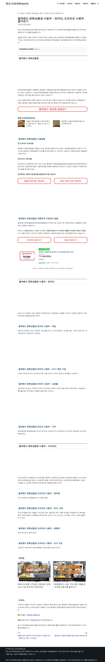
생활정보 (93, 3)
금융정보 (77, 3)
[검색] (97, 3)
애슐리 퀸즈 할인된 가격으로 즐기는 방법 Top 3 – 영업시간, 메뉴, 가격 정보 (38, 123)
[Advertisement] (52, 74)
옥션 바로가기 (70, 240)
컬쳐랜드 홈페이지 (33, 615)
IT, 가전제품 (61, 3)
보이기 (37, 49)
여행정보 (85, 3)
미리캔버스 (34, 620)
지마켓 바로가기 (34, 240)
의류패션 (69, 3)
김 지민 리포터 (26, 24)
